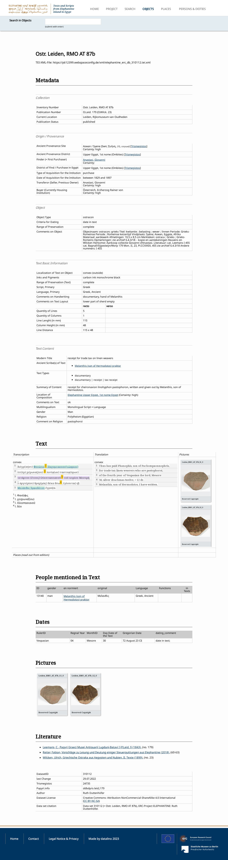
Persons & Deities (192, 9)
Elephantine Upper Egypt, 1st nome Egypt (93, 395)
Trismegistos (138, 146)
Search (130, 9)
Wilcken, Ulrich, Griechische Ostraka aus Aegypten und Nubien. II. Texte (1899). (93, 757)
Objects (148, 9)
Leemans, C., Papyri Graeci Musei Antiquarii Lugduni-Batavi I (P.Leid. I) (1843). (92, 747)
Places (166, 9)
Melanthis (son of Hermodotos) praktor (98, 365)
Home (94, 9)
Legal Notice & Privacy (64, 839)
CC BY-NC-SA (91, 801)
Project (112, 9)
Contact (33, 839)
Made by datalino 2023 (104, 839)
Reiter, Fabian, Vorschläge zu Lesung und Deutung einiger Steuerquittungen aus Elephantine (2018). (106, 752)
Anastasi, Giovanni (94, 159)
